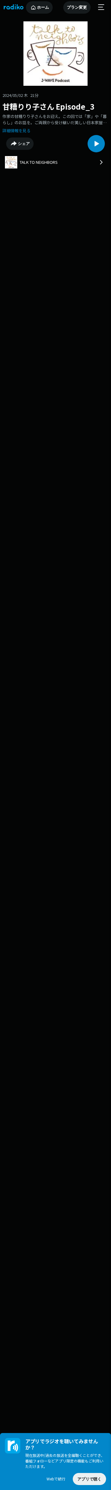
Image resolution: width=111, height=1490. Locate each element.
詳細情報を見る (16, 130)
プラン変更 (77, 7)
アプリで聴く (89, 1479)
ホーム (43, 7)
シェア (24, 143)
